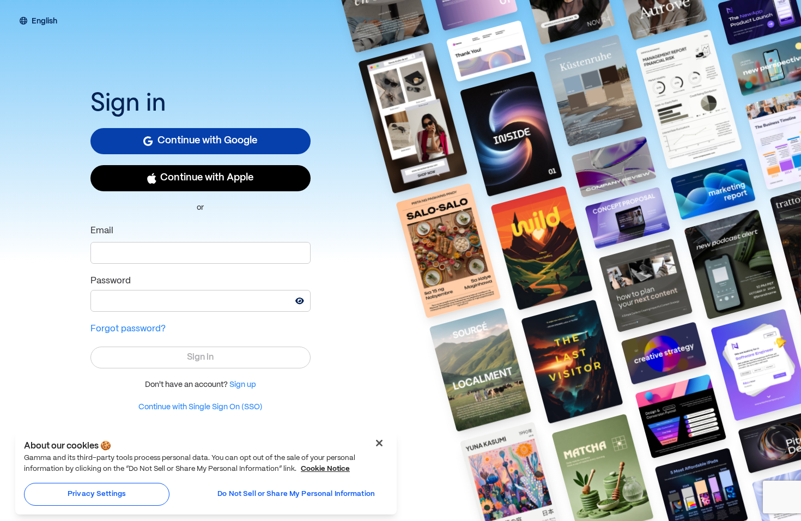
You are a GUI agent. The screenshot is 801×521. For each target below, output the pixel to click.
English (44, 22)
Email (101, 231)
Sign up (242, 385)
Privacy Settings (97, 494)
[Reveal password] (299, 301)
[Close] (379, 443)
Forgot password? (128, 329)
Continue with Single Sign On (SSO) (200, 407)
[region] (206, 472)
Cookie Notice (325, 468)
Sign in (200, 357)
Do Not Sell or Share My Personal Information (296, 494)
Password (110, 281)
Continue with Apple (206, 178)
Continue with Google (207, 141)
